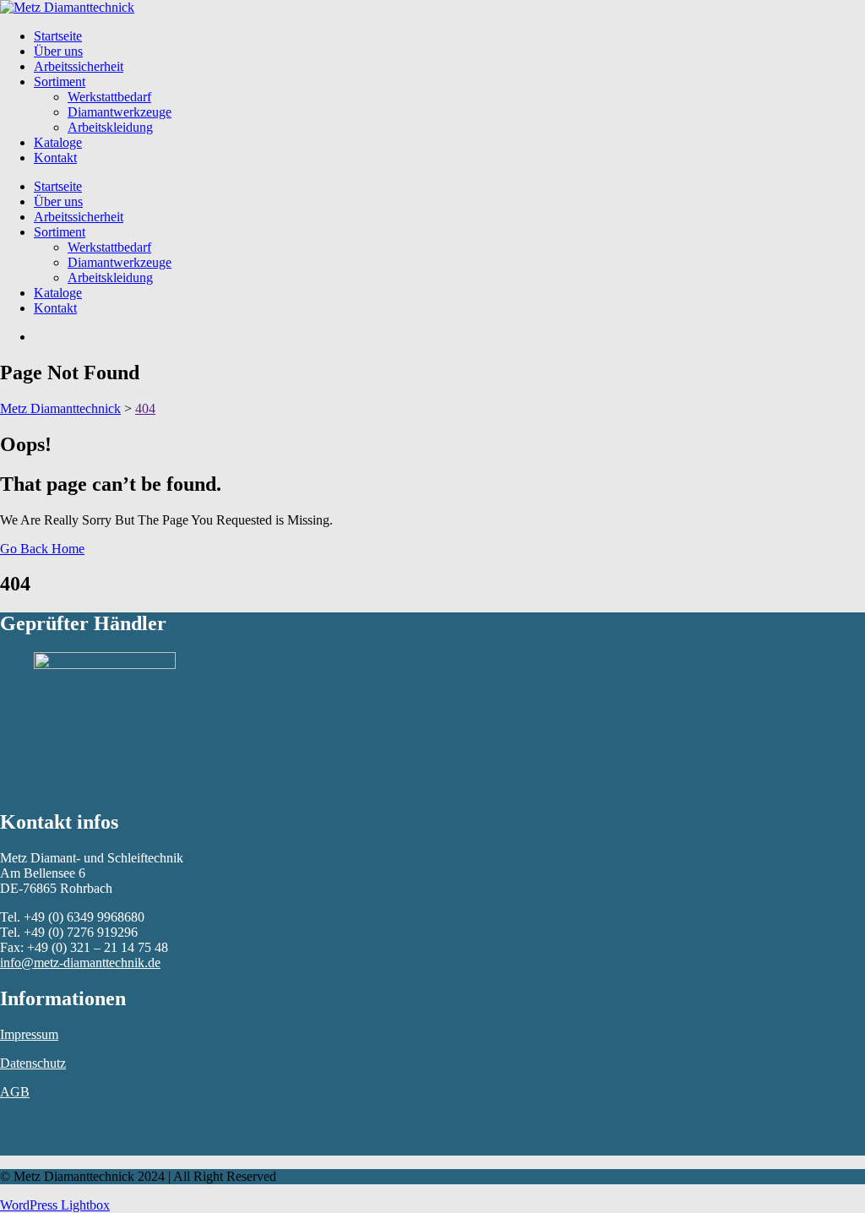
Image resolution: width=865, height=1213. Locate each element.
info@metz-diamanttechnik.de (80, 962)
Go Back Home (42, 548)
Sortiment (59, 81)
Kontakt (55, 157)
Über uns (58, 51)
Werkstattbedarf (109, 97)
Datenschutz (33, 1063)
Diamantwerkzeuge (119, 112)
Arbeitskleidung (110, 127)
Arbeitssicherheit (78, 66)
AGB (15, 1092)
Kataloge (58, 142)
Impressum (29, 1034)
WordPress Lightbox (55, 1205)
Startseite (58, 36)
